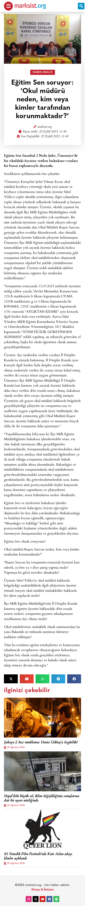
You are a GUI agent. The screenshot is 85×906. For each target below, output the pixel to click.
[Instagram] (29, 899)
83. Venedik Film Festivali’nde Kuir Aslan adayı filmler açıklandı (38, 856)
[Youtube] (42, 899)
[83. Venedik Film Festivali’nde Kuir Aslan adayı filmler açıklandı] (42, 829)
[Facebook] (49, 899)
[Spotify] (56, 899)
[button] (81, 6)
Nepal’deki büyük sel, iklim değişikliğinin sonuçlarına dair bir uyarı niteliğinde (41, 798)
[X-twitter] (36, 899)
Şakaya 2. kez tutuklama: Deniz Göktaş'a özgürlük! (41, 742)
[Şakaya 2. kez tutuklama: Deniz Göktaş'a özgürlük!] (42, 718)
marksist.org (44, 127)
